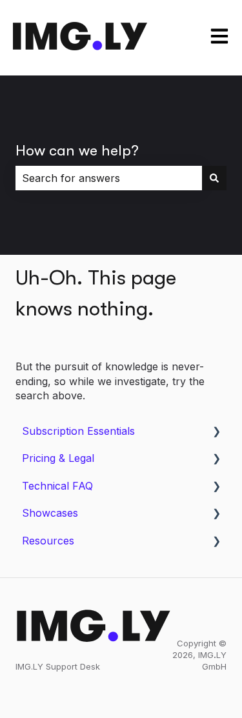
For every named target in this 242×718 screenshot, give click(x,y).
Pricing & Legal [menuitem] (58, 458)
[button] (216, 432)
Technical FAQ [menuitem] (57, 485)
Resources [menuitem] (48, 540)
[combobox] (108, 178)
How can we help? (77, 150)
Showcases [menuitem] (50, 512)
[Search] (214, 178)
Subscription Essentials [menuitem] (78, 430)
